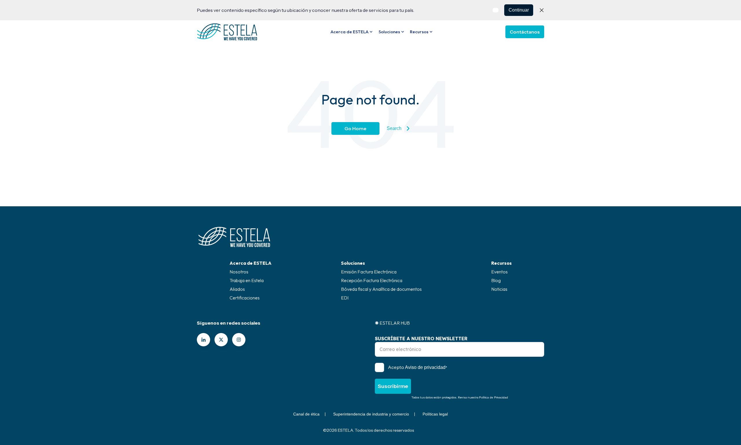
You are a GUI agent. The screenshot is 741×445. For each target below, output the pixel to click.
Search (394, 128)
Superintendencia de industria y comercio (371, 414)
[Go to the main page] (227, 32)
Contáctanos (525, 32)
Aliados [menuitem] (237, 289)
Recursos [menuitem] (501, 263)
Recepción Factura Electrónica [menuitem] (371, 280)
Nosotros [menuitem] (239, 272)
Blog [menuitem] (496, 280)
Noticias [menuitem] (499, 289)
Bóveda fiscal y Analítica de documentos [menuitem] (381, 289)
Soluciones (389, 31)
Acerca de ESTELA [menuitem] (251, 263)
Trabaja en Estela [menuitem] (247, 280)
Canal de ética (306, 414)
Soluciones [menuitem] (353, 263)
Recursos (419, 31)
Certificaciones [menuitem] (245, 298)
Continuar (519, 10)
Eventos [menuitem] (499, 272)
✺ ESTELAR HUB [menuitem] (392, 323)
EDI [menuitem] (345, 298)
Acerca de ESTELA (349, 31)
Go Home (355, 128)
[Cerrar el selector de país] (541, 10)
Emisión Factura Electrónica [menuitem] (369, 272)
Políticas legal (435, 414)
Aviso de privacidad (425, 367)
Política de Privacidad (493, 397)
